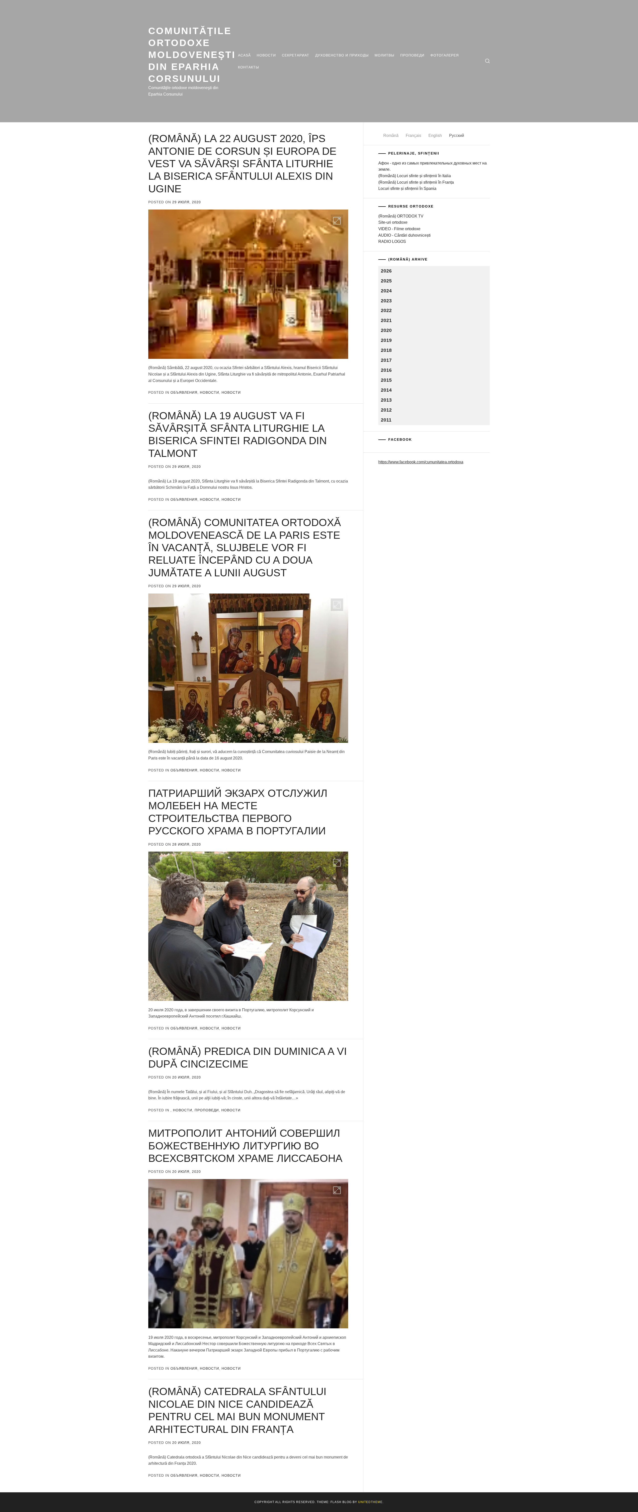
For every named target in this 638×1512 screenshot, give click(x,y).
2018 (386, 350)
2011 (386, 420)
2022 (386, 310)
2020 (386, 330)
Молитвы (384, 55)
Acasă (244, 55)
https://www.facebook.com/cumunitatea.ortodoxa (420, 462)
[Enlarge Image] (337, 221)
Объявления (183, 392)
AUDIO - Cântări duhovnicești (404, 235)
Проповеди (412, 55)
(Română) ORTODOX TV (400, 216)
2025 (386, 280)
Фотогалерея (444, 55)
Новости (266, 55)
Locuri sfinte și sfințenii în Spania (407, 188)
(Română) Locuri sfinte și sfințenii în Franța (416, 182)
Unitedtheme (370, 1502)
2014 (386, 390)
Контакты (248, 67)
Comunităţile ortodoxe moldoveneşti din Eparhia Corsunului (192, 54)
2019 (386, 340)
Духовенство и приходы (342, 55)
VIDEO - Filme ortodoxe (399, 229)
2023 (386, 300)
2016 (386, 370)
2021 (386, 320)
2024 (386, 290)
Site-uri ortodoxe (392, 222)
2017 (386, 360)
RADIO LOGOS (392, 241)
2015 (386, 380)
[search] (487, 61)
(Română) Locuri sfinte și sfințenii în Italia (414, 176)
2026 (386, 270)
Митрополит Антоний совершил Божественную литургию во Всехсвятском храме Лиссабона (245, 1145)
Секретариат (295, 55)
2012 (386, 410)
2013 (386, 400)
